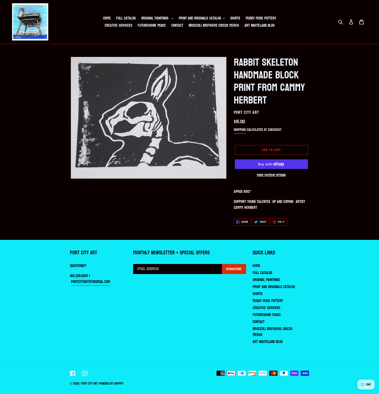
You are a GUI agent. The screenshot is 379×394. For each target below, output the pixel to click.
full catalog (262, 272)
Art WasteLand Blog (268, 341)
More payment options (271, 175)
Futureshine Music (267, 314)
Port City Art (89, 384)
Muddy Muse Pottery (268, 300)
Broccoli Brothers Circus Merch (272, 331)
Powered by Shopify (111, 384)
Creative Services (266, 307)
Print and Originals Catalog (274, 286)
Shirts (258, 293)
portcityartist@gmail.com (90, 281)
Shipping (240, 129)
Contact (259, 321)
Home (256, 265)
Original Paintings (266, 279)
